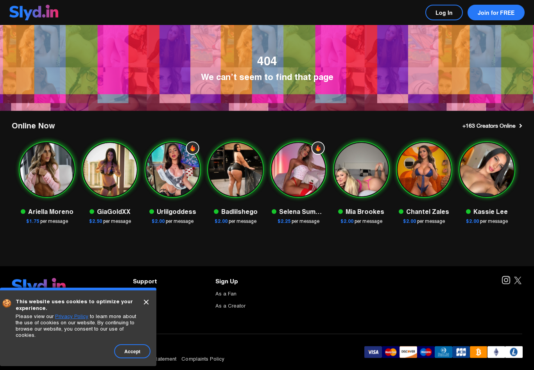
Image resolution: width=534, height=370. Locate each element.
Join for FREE (496, 12)
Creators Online (489, 126)
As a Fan (226, 294)
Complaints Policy (202, 359)
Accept (132, 351)
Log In (444, 12)
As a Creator (230, 306)
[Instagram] (505, 280)
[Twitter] (517, 280)
